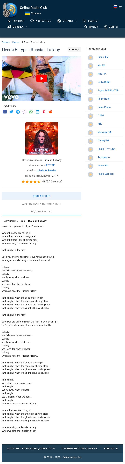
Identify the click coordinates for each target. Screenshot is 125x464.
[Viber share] (24, 112)
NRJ (100, 123)
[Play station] (90, 57)
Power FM (103, 165)
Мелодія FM (104, 132)
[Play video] (41, 78)
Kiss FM (102, 73)
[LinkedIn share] (37, 112)
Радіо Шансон (106, 173)
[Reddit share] (50, 112)
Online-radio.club (71, 457)
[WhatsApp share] (31, 112)
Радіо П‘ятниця (106, 148)
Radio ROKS (104, 82)
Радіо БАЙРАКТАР (108, 90)
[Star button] (23, 182)
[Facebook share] (5, 112)
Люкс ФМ (103, 57)
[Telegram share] (18, 112)
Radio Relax (104, 98)
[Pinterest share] (44, 112)
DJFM (101, 115)
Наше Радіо (104, 107)
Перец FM (103, 140)
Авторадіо (104, 157)
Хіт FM (101, 65)
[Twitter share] (11, 112)
